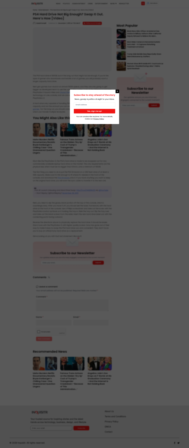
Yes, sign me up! (94, 111)
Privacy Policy (98, 119)
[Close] (117, 91)
